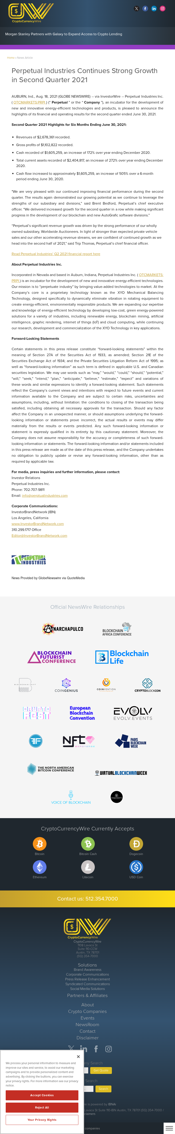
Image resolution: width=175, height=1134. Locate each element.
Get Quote (101, 1070)
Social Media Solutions (87, 989)
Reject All (42, 1107)
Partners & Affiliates (87, 995)
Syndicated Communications (87, 984)
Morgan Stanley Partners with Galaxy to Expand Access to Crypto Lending (63, 34)
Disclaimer (88, 1038)
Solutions (87, 965)
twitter (136, 8)
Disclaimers (87, 1114)
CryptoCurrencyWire (87, 942)
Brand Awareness (87, 969)
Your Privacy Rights (42, 1120)
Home (11, 58)
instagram (162, 8)
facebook (145, 8)
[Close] (78, 1057)
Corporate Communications (87, 974)
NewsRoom (87, 1024)
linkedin (154, 8)
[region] (42, 1092)
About (87, 1005)
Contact (87, 1031)
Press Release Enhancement (87, 979)
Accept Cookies (42, 1095)
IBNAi (112, 1104)
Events (88, 1018)
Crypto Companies (87, 1011)
